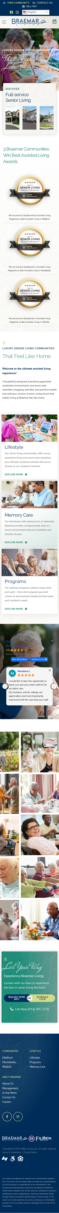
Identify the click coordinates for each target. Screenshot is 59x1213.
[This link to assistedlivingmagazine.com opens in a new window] (29, 191)
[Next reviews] (54, 686)
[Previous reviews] (5, 686)
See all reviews (19, 659)
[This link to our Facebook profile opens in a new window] (11, 12)
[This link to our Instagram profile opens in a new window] (17, 12)
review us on (37, 659)
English (31, 12)
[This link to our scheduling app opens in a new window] (54, 21)
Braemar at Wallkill (17, 645)
